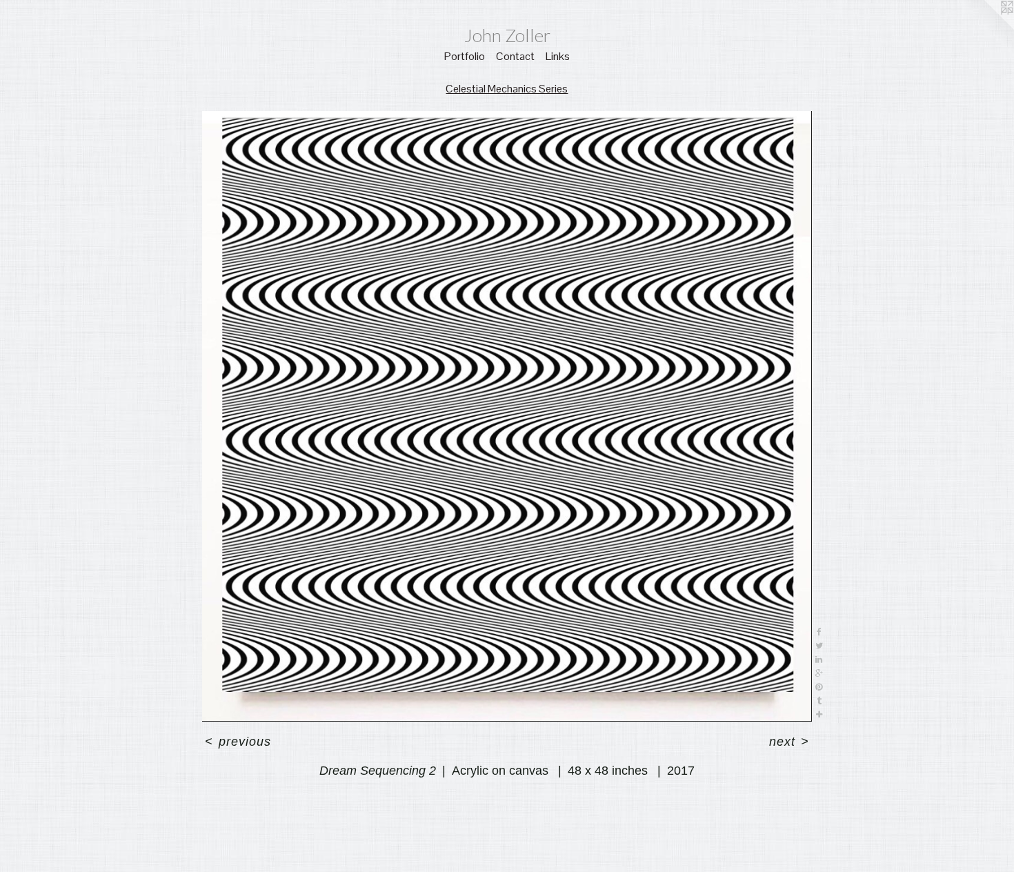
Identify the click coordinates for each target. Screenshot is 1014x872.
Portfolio (464, 56)
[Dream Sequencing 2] (507, 416)
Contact (515, 56)
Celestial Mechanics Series (507, 88)
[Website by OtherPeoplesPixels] (986, 27)
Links (558, 56)
